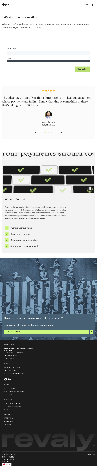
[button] (88, 4)
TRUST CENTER (8, 457)
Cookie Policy (8, 459)
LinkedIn (91, 455)
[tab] (45, 132)
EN (7, 464)
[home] (5, 5)
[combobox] (6, 464)
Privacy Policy (9, 455)
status (5, 462)
